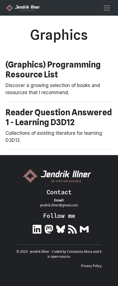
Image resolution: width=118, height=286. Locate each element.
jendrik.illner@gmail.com (59, 205)
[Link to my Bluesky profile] (60, 228)
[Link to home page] (59, 175)
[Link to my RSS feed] (72, 228)
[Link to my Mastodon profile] (48, 228)
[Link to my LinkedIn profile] (37, 228)
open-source (60, 256)
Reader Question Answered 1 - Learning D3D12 (58, 117)
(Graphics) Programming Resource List (53, 69)
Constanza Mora (79, 251)
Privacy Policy (91, 265)
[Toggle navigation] (107, 7)
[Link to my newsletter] (84, 228)
